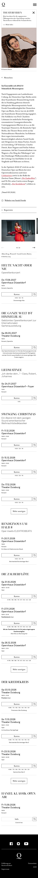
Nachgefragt (14, 730)
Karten (17, 294)
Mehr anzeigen (19, 511)
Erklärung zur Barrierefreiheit (6, 864)
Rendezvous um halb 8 (14, 525)
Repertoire (8, 210)
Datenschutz (32, 863)
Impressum (5, 869)
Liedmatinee (6, 175)
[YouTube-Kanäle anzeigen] (26, 843)
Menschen (8, 77)
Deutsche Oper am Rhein (3, 5)
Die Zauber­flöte (15, 574)
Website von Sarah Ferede (15, 200)
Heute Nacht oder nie (16, 267)
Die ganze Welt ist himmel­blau (16, 314)
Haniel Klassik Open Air (18, 795)
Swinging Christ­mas (18, 414)
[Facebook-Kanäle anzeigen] (11, 843)
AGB (35, 867)
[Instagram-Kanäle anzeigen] (18, 843)
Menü (35, 4)
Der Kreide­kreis (15, 682)
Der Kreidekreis (18, 184)
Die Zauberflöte (28, 178)
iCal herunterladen (35, 294)
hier (26, 634)
